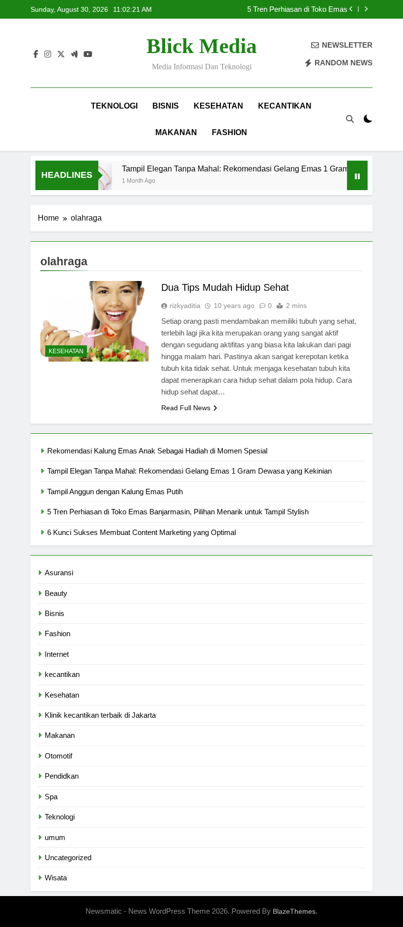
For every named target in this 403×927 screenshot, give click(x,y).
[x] (61, 54)
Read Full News (185, 408)
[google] (74, 54)
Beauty (56, 593)
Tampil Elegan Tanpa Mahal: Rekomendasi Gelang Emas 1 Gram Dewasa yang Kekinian (189, 471)
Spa (51, 796)
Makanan (176, 132)
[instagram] (47, 54)
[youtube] (88, 54)
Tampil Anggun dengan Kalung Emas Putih (115, 491)
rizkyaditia (185, 305)
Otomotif (58, 756)
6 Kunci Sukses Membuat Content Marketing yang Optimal (141, 532)
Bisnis (165, 106)
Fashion (229, 132)
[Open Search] (350, 119)
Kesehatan (218, 106)
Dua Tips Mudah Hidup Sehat (225, 287)
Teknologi (114, 106)
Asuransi (59, 572)
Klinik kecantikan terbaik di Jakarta (100, 715)
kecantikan (285, 106)
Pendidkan (62, 776)
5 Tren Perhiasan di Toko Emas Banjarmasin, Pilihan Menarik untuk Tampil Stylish (279, 9)
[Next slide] (366, 9)
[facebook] (35, 54)
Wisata (56, 877)
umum (55, 837)
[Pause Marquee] (357, 175)
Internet (57, 654)
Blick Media (201, 45)
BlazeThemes (294, 911)
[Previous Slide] (351, 9)
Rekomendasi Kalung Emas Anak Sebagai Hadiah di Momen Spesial (157, 451)
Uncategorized (68, 857)
